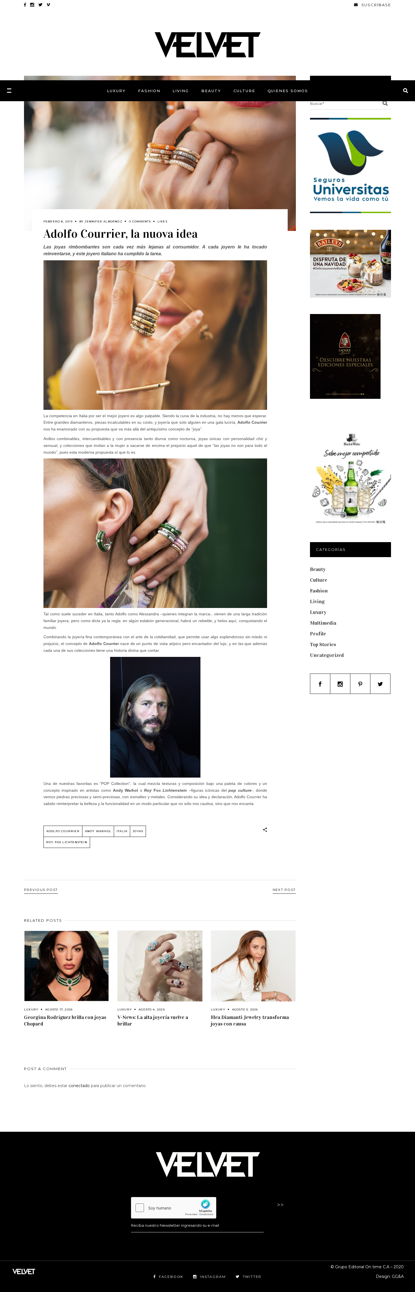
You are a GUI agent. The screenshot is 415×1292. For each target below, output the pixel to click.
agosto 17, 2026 (59, 1009)
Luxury (31, 1009)
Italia (122, 831)
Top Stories (323, 644)
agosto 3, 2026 (245, 1009)
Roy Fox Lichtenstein (66, 842)
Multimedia (323, 623)
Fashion (319, 591)
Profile (318, 634)
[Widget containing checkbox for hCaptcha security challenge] (173, 1208)
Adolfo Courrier (63, 831)
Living (317, 601)
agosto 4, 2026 (152, 1009)
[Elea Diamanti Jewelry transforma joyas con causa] (253, 965)
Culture (318, 580)
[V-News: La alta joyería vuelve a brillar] (159, 965)
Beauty (318, 569)
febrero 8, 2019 (58, 221)
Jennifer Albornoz (103, 221)
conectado (79, 1085)
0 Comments (140, 221)
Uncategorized (327, 655)
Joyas (138, 831)
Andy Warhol (98, 831)
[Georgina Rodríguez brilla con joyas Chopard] (66, 965)
